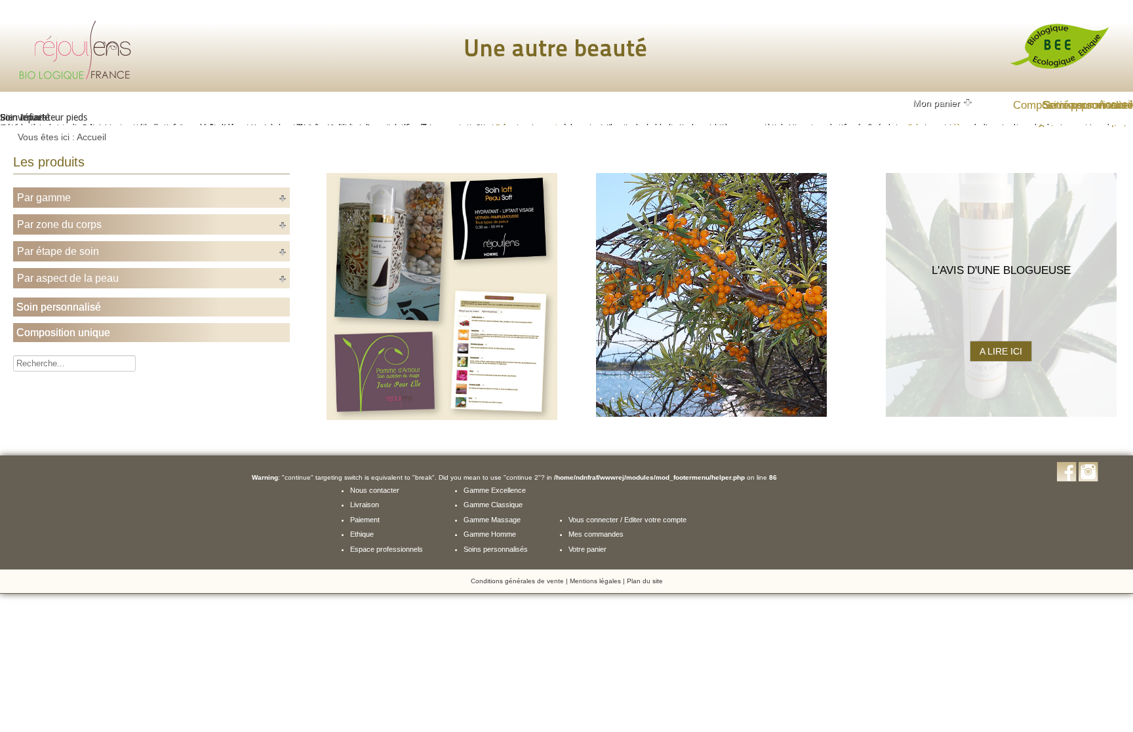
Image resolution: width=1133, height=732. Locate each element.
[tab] (943, 103)
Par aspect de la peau (68, 278)
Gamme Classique (493, 505)
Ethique (362, 534)
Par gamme (44, 197)
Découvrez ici (441, 351)
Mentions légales (595, 581)
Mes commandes (596, 534)
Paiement (365, 520)
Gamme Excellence (495, 490)
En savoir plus (711, 351)
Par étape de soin (58, 251)
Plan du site (645, 581)
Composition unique (63, 332)
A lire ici (1001, 351)
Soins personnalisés (496, 549)
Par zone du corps (59, 224)
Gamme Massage (492, 520)
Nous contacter (374, 490)
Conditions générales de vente (517, 581)
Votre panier (587, 549)
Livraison (364, 505)
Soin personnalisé (58, 307)
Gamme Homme (490, 534)
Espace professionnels (386, 549)
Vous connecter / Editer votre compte (627, 520)
